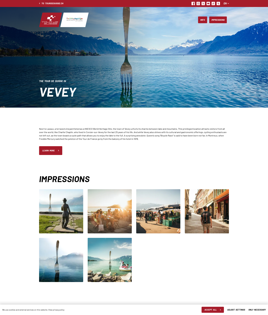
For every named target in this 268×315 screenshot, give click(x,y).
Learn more (48, 150)
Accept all (210, 309)
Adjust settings (236, 309)
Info (202, 19)
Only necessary (257, 309)
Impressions (218, 19)
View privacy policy (56, 310)
